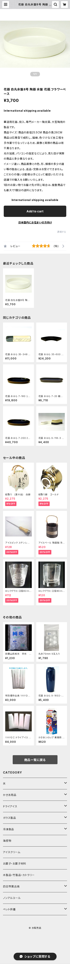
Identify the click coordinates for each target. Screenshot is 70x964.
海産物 (7, 840)
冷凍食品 (8, 829)
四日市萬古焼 (11, 886)
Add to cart (35, 211)
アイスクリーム (11, 852)
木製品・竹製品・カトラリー (19, 875)
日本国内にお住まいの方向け (35, 222)
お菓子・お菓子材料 (14, 863)
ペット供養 (9, 909)
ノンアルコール (12, 897)
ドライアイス (10, 806)
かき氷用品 (9, 794)
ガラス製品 (9, 817)
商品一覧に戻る (35, 760)
